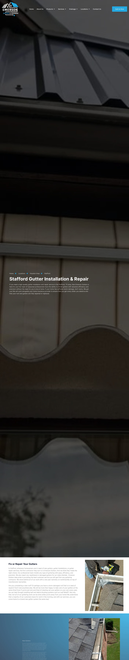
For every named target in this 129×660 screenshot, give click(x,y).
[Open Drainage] (77, 9)
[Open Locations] (89, 9)
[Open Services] (65, 9)
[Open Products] (54, 9)
